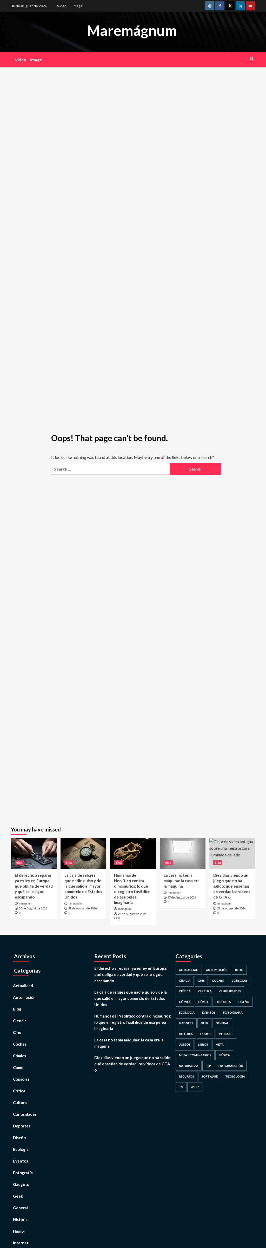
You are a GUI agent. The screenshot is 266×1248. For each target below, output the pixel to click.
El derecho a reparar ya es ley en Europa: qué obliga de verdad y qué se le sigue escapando (34, 886)
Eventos (20, 1161)
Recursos (186, 1076)
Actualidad (23, 985)
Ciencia (19, 1020)
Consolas (21, 1079)
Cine (17, 1032)
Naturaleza (188, 1065)
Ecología (21, 1149)
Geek (18, 1196)
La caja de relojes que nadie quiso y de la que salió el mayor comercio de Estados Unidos (83, 886)
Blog (19, 862)
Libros (203, 1044)
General (20, 1207)
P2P (208, 1065)
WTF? (195, 1087)
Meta (220, 1044)
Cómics (19, 1055)
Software (210, 1076)
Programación (230, 1065)
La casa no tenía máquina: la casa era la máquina (182, 880)
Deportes (21, 1126)
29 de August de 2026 (82, 908)
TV (181, 1087)
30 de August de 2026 (33, 908)
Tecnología (235, 1076)
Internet (226, 1033)
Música (224, 1055)
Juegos (184, 1044)
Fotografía (23, 1172)
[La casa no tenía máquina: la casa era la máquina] (182, 853)
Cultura (20, 1102)
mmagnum (25, 903)
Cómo (18, 1067)
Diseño (19, 1137)
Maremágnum (132, 30)
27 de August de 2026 (132, 913)
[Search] (252, 58)
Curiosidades (25, 1114)
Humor (19, 1231)
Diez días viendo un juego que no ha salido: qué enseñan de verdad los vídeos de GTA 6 (231, 886)
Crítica (19, 1090)
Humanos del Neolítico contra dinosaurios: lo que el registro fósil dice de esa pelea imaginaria (132, 1022)
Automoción (24, 997)
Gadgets (21, 1184)
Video (61, 6)
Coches (19, 1044)
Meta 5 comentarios (195, 1055)
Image (77, 6)
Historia (20, 1219)
